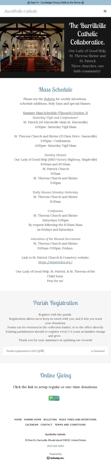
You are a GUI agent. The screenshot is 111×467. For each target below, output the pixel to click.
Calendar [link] (31, 424)
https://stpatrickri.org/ (55, 262)
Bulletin (49, 99)
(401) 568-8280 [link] (55, 446)
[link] (20, 11)
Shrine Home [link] (32, 419)
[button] (105, 11)
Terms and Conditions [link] (70, 424)
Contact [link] (46, 424)
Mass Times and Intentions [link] (78, 419)
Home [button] (18, 419)
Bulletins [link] (50, 419)
